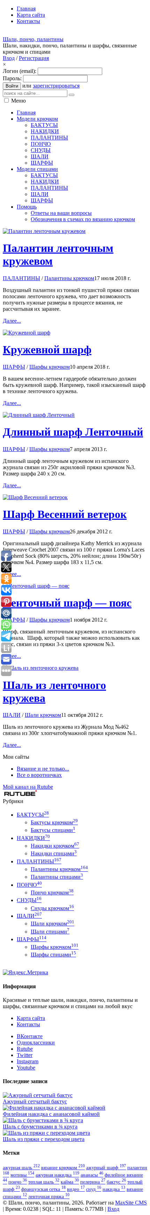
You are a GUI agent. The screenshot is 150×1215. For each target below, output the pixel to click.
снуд (93, 1189)
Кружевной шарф (47, 349)
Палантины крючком (69, 278)
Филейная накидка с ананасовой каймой (51, 1114)
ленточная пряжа (48, 1196)
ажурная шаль (21, 1167)
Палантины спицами (57, 877)
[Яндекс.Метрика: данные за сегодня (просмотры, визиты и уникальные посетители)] (25, 972)
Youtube (26, 1068)
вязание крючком (63, 1167)
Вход (9, 58)
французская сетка (43, 1189)
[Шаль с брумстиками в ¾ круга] (43, 1120)
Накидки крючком (55, 846)
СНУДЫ (29, 900)
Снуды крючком (52, 908)
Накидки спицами (54, 853)
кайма (70, 1182)
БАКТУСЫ (33, 815)
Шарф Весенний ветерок (65, 514)
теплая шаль (43, 1182)
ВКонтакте (30, 1036)
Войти (12, 86)
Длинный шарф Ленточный (73, 432)
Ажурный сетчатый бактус (35, 1101)
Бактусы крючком (54, 822)
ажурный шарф (106, 1167)
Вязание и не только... (43, 769)
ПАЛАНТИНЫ (21, 278)
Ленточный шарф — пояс (67, 603)
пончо (17, 1182)
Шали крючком (43, 715)
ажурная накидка (57, 1175)
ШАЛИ (12, 715)
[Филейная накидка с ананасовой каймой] (54, 1108)
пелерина (92, 1182)
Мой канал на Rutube (28, 787)
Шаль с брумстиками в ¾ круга (40, 1127)
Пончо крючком (52, 892)
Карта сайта (31, 1018)
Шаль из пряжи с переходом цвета (43, 1139)
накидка (114, 1189)
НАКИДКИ (33, 838)
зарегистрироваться (56, 86)
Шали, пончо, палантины (33, 39)
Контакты (28, 1024)
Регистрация (34, 58)
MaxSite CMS (131, 1203)
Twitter (24, 1055)
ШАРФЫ (14, 367)
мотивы (22, 1175)
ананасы (92, 1175)
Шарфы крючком (49, 367)
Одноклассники (36, 1042)
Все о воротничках (39, 775)
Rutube (25, 1049)
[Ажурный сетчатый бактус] (38, 1095)
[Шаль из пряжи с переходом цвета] (46, 1133)
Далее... (12, 321)
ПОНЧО (29, 885)
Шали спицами (50, 932)
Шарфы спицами (53, 955)
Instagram (27, 1061)
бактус (116, 1182)
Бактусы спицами (53, 830)
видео (76, 1189)
